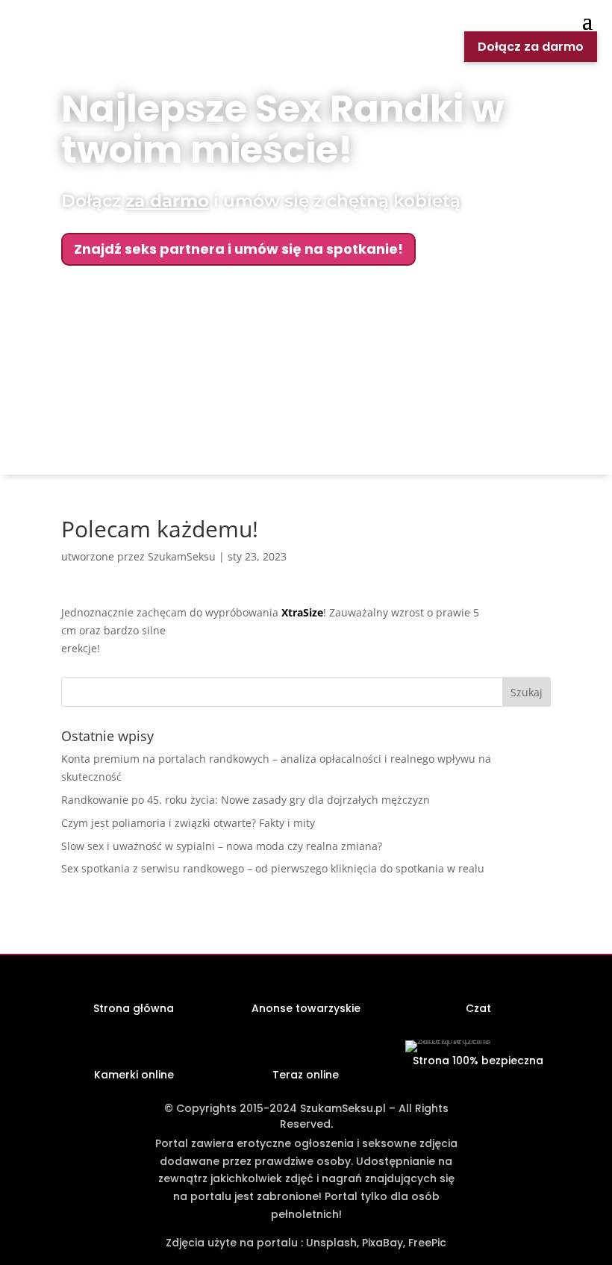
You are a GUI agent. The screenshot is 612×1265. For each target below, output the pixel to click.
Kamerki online (134, 1074)
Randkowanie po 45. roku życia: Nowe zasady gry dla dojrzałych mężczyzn (245, 800)
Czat (478, 1008)
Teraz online (305, 1074)
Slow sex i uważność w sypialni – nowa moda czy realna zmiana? (221, 846)
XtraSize (302, 612)
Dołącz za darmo (531, 46)
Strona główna (133, 1008)
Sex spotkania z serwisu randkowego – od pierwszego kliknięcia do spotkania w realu (272, 868)
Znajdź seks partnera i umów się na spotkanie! (238, 249)
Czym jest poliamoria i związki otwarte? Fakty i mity (188, 823)
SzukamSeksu (182, 556)
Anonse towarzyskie (306, 1008)
